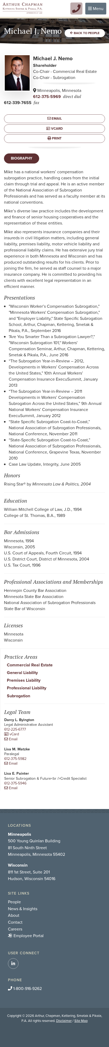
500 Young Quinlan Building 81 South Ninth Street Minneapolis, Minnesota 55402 (36, 844)
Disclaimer (64, 1020)
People (14, 902)
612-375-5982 (15, 758)
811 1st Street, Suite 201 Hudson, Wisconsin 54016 (31, 872)
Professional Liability (26, 688)
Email (56, 118)
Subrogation (18, 696)
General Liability (22, 673)
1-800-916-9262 (27, 988)
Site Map (81, 1020)
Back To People (86, 33)
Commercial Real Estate (30, 665)
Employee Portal (28, 936)
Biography (21, 158)
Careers (15, 929)
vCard (56, 128)
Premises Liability (23, 680)
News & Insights (22, 909)
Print (56, 138)
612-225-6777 (15, 729)
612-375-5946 (15, 783)
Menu (97, 10)
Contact (15, 922)
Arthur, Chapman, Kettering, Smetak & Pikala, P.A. (22, 8)
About (13, 915)
